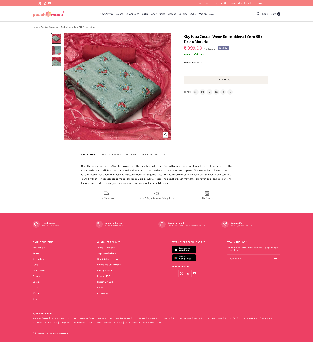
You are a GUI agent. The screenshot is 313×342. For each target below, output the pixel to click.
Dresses (171, 13)
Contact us (102, 293)
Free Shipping (106, 198)
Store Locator (204, 3)
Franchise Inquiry (253, 3)
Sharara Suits (169, 318)
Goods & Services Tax (107, 259)
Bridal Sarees (139, 318)
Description (89, 154)
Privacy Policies (104, 270)
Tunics (98, 322)
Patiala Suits (199, 318)
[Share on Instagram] (223, 92)
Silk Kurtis (37, 322)
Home (35, 27)
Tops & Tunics (157, 13)
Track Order (235, 3)
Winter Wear (149, 322)
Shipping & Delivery (106, 253)
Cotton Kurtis (266, 318)
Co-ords (182, 13)
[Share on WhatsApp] (196, 92)
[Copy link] (230, 92)
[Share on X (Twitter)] (209, 92)
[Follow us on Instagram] (44, 3)
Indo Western (250, 318)
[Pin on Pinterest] (216, 92)
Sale (211, 13)
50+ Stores (207, 198)
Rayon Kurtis (51, 322)
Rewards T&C (103, 276)
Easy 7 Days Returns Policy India (156, 198)
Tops (90, 322)
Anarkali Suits (154, 318)
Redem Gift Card (105, 282)
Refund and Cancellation (109, 265)
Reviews (131, 154)
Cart (275, 13)
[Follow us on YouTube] (49, 3)
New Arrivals (106, 13)
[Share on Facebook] (202, 92)
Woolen (202, 13)
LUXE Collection (132, 322)
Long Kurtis (65, 322)
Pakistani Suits (215, 318)
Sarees (119, 13)
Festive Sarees (123, 318)
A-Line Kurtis (79, 322)
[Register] (275, 258)
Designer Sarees (87, 318)
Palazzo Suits (184, 318)
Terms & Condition (106, 247)
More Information (153, 154)
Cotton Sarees (58, 318)
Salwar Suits (132, 13)
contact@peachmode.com (241, 226)
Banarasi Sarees (40, 318)
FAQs (100, 287)
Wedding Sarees (105, 318)
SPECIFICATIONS (111, 154)
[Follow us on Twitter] (39, 3)
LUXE (193, 13)
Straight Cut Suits (233, 318)
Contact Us (220, 3)
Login (265, 13)
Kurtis (145, 13)
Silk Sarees (72, 318)
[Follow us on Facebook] (35, 3)
